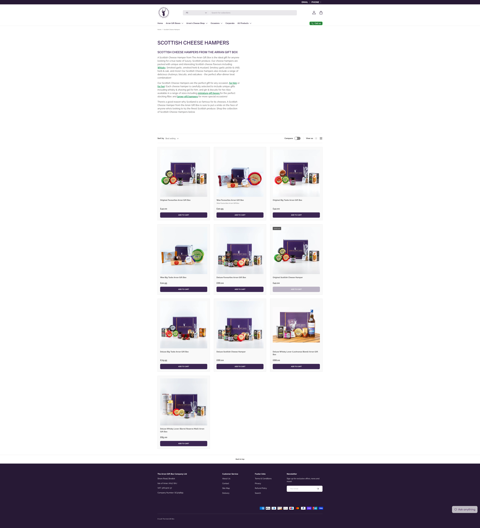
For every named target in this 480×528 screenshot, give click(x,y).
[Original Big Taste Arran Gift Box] (296, 173)
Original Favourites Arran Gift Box (175, 200)
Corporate (230, 23)
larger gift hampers (187, 96)
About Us (226, 478)
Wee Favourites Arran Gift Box (230, 200)
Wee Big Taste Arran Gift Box (173, 277)
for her (161, 86)
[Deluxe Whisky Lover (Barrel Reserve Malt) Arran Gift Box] (183, 402)
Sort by (161, 138)
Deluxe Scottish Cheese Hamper (231, 352)
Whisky (162, 67)
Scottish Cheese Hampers (172, 29)
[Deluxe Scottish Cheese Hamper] (240, 324)
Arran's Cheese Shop (195, 23)
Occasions (215, 23)
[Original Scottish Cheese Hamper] (296, 250)
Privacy (258, 483)
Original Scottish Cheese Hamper (288, 277)
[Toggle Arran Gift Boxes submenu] (182, 23)
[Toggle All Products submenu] (250, 23)
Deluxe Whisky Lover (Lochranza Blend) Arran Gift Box (295, 353)
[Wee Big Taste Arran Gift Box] (183, 250)
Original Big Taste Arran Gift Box (287, 200)
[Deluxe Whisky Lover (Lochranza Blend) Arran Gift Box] (296, 324)
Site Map (226, 488)
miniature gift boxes (209, 93)
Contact (225, 483)
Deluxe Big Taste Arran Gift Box (174, 352)
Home (160, 23)
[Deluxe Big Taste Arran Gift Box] (183, 324)
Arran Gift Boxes (173, 23)
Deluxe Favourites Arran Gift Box (231, 277)
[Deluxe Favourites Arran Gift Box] (240, 250)
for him (233, 83)
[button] (321, 12)
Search (258, 493)
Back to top (240, 459)
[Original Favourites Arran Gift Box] (183, 173)
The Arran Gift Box (168, 519)
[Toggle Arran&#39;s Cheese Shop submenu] (206, 23)
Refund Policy (261, 488)
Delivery (225, 493)
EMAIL (305, 2)
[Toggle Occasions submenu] (221, 23)
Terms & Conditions (263, 478)
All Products (243, 23)
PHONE (315, 2)
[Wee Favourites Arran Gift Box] (240, 173)
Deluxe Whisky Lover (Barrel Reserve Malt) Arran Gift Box (182, 430)
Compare (288, 138)
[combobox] (240, 12)
